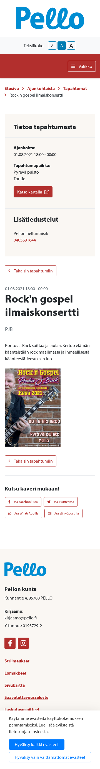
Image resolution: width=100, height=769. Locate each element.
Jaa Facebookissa (25, 502)
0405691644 (25, 240)
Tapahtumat (75, 88)
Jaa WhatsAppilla (26, 513)
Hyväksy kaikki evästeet (37, 744)
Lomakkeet (15, 673)
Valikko (85, 66)
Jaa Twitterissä (63, 502)
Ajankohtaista (41, 88)
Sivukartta (14, 685)
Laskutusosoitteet (21, 709)
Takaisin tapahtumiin (33, 271)
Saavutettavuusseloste (26, 697)
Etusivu (11, 88)
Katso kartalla (29, 192)
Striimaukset (16, 661)
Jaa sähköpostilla (66, 513)
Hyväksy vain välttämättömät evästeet (50, 757)
